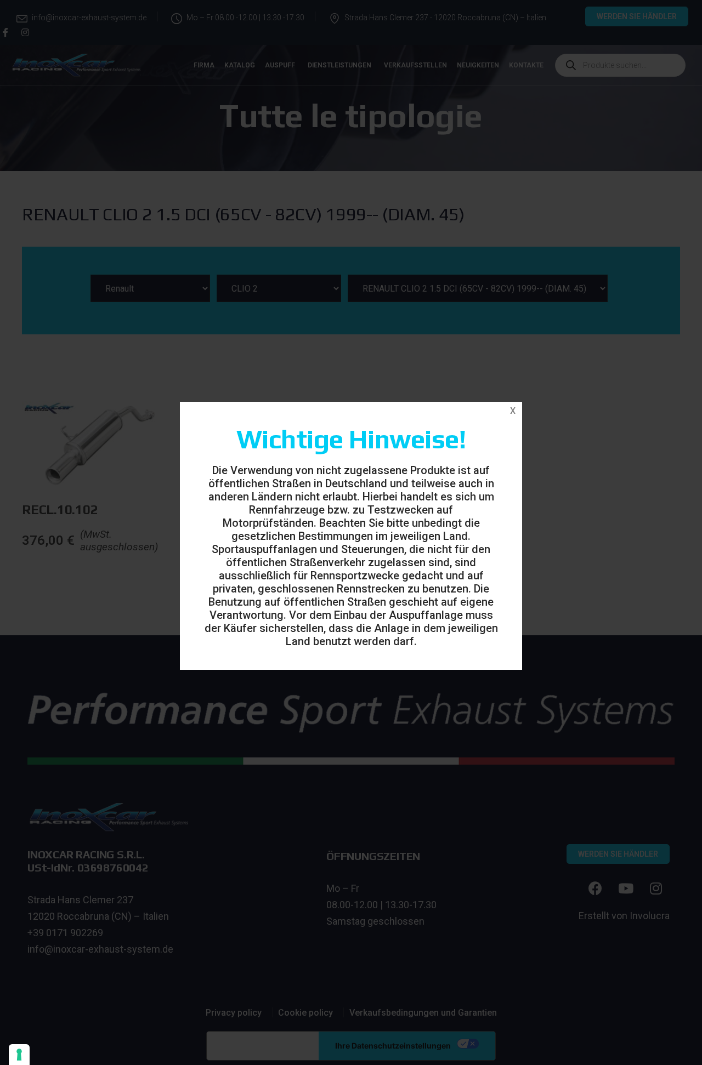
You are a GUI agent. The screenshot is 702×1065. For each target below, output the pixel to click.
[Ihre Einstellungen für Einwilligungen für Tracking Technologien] (19, 1054)
